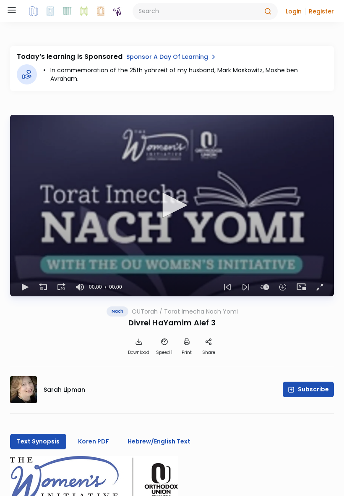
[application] (172, 205)
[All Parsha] (84, 11)
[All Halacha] (67, 11)
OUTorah (145, 311)
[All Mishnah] (50, 11)
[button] (294, 11)
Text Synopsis (38, 441)
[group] (79, 287)
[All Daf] (100, 11)
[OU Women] (117, 11)
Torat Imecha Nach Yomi (201, 311)
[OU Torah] (33, 11)
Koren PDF (93, 441)
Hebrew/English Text (159, 441)
